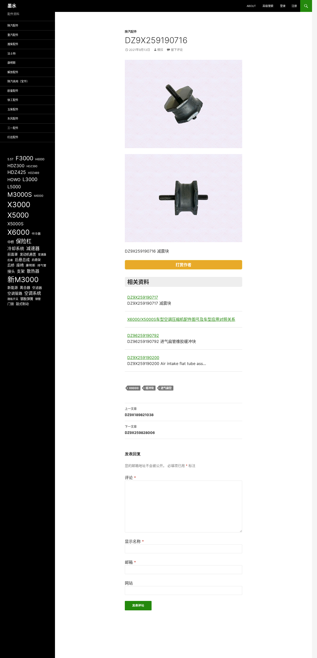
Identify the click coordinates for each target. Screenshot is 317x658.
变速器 (42, 254)
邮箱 (130, 562)
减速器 (33, 248)
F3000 (24, 158)
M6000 (38, 195)
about (251, 6)
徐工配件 (12, 100)
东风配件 (12, 118)
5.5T (10, 159)
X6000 (134, 388)
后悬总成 (22, 259)
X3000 (18, 204)
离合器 (25, 288)
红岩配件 (12, 137)
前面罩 (12, 254)
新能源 (12, 288)
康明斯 (11, 63)
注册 (294, 6)
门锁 (10, 304)
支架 (21, 271)
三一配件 (12, 128)
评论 (130, 477)
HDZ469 (33, 173)
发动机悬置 (28, 254)
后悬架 (36, 260)
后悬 (10, 260)
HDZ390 (31, 166)
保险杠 (23, 241)
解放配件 (12, 72)
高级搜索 (268, 6)
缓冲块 (150, 388)
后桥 (10, 265)
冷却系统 (15, 248)
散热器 (33, 271)
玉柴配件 (12, 109)
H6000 (39, 159)
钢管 (38, 299)
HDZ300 (16, 165)
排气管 (41, 265)
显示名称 (134, 541)
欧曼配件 (12, 91)
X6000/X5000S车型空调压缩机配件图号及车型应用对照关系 (181, 319)
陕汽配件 (131, 31)
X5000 (18, 215)
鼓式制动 (22, 304)
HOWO (14, 179)
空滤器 (37, 288)
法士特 (11, 53)
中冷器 (36, 233)
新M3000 (23, 279)
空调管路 (14, 293)
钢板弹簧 (26, 299)
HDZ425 (16, 172)
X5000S (15, 223)
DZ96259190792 (143, 335)
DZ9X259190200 (143, 357)
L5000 (14, 186)
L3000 (30, 179)
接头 (11, 271)
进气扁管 (166, 388)
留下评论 (177, 50)
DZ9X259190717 (142, 297)
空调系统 (32, 293)
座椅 (20, 265)
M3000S (19, 194)
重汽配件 (12, 35)
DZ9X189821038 (139, 412)
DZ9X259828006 (140, 430)
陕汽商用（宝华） (18, 81)
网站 (129, 583)
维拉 (160, 50)
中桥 (10, 242)
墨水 (11, 5)
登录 (283, 6)
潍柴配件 (12, 44)
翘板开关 (12, 299)
